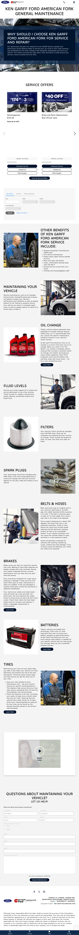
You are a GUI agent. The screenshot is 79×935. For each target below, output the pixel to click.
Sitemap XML (70, 898)
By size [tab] (18, 194)
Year (6, 198)
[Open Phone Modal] (64, 2)
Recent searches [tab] (29, 194)
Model (41, 198)
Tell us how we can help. (10, 855)
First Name (7, 810)
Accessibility (62, 901)
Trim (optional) (9, 205)
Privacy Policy (69, 899)
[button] (75, 133)
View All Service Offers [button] (39, 178)
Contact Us (22, 170)
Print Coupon (22, 173)
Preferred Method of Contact (11, 823)
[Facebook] (34, 892)
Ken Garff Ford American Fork (64, 903)
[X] (39, 892)
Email (6, 817)
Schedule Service (22, 166)
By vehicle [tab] (10, 194)
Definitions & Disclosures (52, 899)
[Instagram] (44, 892)
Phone (42, 817)
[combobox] (13, 201)
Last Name (43, 810)
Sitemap (61, 898)
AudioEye (71, 901)
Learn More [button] (47, 365)
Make (24, 198)
